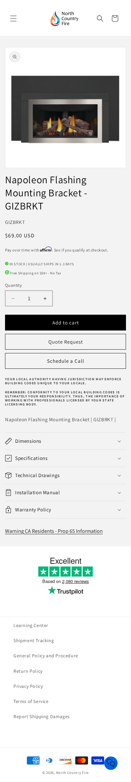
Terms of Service (31, 701)
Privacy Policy (28, 686)
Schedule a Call (65, 361)
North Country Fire (72, 772)
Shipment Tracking (33, 640)
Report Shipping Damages (41, 716)
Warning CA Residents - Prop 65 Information (54, 531)
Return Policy (28, 671)
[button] (13, 18)
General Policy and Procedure (45, 656)
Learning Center (30, 625)
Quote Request (65, 342)
